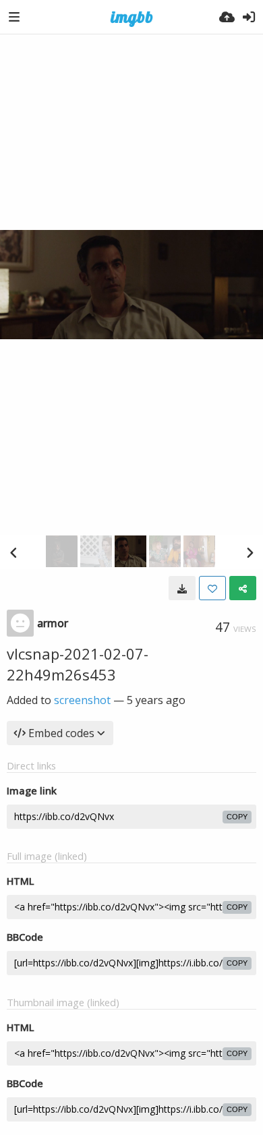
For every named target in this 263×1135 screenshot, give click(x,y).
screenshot (82, 700)
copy (237, 817)
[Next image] (249, 552)
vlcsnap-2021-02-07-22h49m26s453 (77, 664)
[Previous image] (13, 552)
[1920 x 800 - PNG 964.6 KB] (182, 588)
